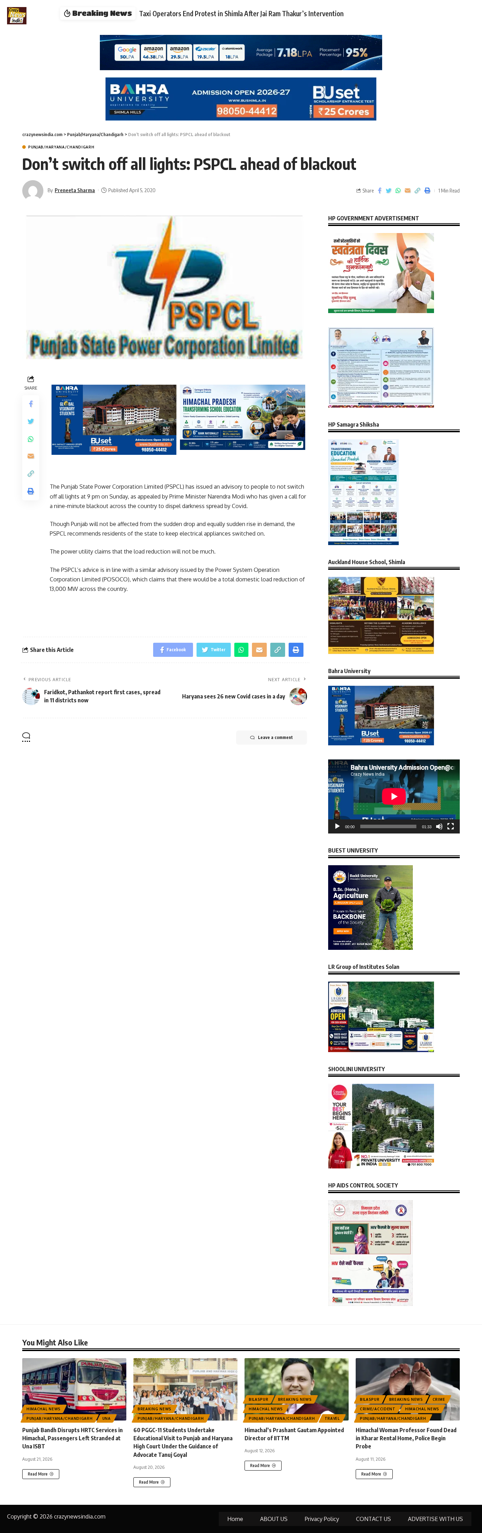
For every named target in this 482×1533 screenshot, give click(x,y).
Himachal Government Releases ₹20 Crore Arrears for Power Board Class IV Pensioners (262, 13)
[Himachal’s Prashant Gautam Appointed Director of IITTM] (297, 1389)
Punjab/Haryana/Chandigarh (61, 147)
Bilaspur (259, 1399)
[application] (394, 796)
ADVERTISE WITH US (435, 1518)
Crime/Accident (378, 1409)
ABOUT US (274, 1518)
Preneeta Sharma (75, 190)
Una (106, 1418)
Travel (332, 1418)
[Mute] (439, 826)
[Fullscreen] (450, 826)
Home (235, 1518)
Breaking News (154, 1409)
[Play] (337, 826)
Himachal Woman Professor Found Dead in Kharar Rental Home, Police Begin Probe (406, 1438)
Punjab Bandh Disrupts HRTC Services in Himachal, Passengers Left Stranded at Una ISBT (72, 1438)
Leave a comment (275, 737)
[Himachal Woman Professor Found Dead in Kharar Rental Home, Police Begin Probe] (408, 1389)
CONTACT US (373, 1518)
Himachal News (43, 1409)
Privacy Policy (322, 1518)
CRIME (439, 1399)
